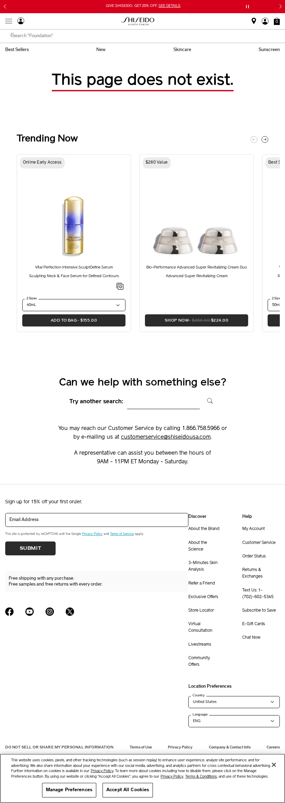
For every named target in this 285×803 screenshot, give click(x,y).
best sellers (17, 49)
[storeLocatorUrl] (253, 23)
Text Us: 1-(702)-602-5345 (258, 593)
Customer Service (259, 543)
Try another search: (96, 402)
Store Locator (201, 611)
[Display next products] (264, 139)
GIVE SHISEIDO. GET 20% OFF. (143, 6)
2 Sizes (31, 298)
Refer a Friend (201, 583)
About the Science (197, 546)
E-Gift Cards (253, 624)
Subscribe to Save (259, 611)
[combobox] (146, 36)
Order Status (254, 556)
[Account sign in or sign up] (20, 22)
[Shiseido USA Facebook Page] (9, 611)
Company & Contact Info (230, 747)
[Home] (138, 21)
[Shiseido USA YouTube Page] (29, 611)
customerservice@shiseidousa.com (166, 437)
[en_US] (207, 400)
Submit (30, 548)
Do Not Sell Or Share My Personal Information (59, 747)
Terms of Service (122, 534)
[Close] (274, 764)
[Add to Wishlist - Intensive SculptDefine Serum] (120, 287)
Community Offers (199, 661)
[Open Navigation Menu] (8, 21)
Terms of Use (141, 747)
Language (200, 714)
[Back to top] (273, 745)
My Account (253, 529)
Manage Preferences (69, 790)
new (101, 49)
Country (199, 695)
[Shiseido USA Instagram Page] (50, 611)
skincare (182, 49)
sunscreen (269, 49)
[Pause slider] (247, 6)
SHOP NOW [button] (186, 320)
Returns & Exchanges (252, 573)
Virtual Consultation (200, 627)
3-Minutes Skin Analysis (203, 566)
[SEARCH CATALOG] (13, 36)
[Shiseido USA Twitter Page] (70, 611)
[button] (277, 21)
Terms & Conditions (201, 777)
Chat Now (251, 638)
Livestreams (199, 645)
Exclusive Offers (203, 597)
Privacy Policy (92, 534)
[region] (142, 778)
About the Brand (203, 529)
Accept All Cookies (127, 790)
